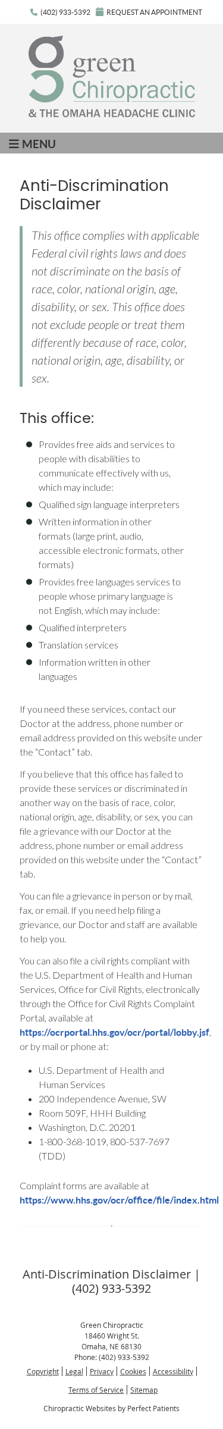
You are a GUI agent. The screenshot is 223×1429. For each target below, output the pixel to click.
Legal (74, 1371)
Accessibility (173, 1371)
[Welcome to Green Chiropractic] (112, 113)
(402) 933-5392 (65, 12)
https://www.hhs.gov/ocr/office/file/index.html (119, 1200)
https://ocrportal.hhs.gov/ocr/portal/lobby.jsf (114, 1032)
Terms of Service (96, 1389)
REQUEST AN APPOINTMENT (154, 12)
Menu (39, 144)
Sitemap (144, 1389)
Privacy (102, 1371)
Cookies (133, 1371)
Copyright (43, 1371)
